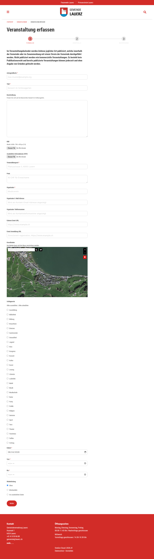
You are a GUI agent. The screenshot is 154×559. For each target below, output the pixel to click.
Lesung (11, 369)
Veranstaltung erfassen (38, 22)
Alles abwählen (24, 305)
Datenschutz (59, 550)
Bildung (11, 319)
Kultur (11, 360)
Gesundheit (13, 337)
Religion (12, 411)
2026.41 (69, 548)
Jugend (11, 342)
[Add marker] (84, 257)
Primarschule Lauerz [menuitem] (86, 2)
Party (11, 401)
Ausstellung (13, 310)
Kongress (12, 351)
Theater (11, 429)
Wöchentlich (13, 490)
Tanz (10, 424)
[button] (40, 249)
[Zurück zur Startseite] (77, 12)
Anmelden (69, 550)
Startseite (10, 22)
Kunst (11, 365)
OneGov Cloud (60, 548)
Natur (11, 397)
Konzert (11, 356)
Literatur (12, 374)
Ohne (11, 485)
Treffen (11, 438)
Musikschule (13, 392)
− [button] (84, 253)
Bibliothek (12, 314)
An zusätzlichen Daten (16, 494)
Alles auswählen (12, 305)
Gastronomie (13, 333)
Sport (11, 420)
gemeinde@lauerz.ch (14, 539)
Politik (11, 406)
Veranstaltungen (22, 22)
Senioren (12, 415)
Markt (11, 383)
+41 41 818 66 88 (13, 536)
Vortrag (11, 443)
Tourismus (12, 434)
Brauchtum (12, 324)
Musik (11, 388)
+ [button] (84, 250)
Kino (10, 347)
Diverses (12, 328)
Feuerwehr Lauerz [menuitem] (68, 2)
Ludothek (12, 378)
